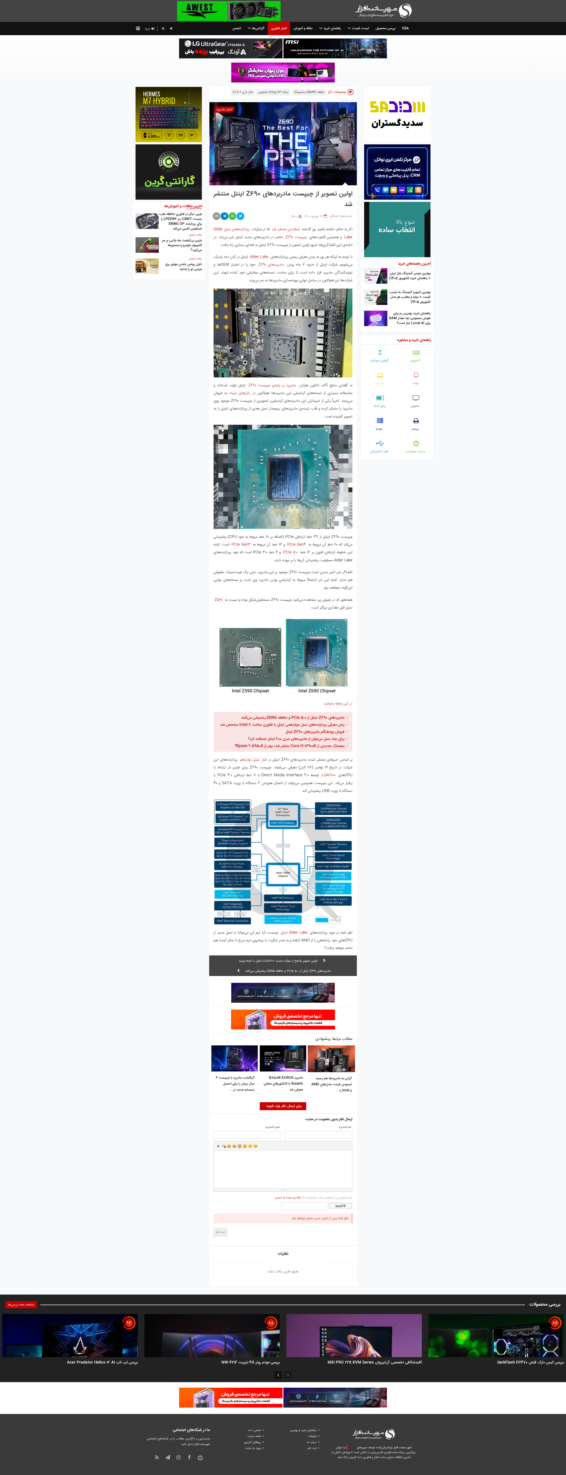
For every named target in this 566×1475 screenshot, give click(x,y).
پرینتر (415, 429)
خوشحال (234, 1146)
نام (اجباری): (344, 1127)
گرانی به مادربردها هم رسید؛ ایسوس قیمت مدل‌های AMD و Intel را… (331, 1084)
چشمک (255, 1146)
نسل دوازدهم (250, 760)
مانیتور (415, 406)
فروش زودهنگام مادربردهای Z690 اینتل (314, 732)
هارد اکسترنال (379, 451)
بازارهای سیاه (240, 393)
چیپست (296, 237)
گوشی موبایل (379, 360)
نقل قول (218, 1146)
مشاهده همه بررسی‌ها (21, 1304)
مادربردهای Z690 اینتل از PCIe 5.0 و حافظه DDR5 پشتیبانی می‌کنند (292, 718)
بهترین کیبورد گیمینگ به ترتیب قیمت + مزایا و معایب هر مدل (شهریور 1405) (409, 297)
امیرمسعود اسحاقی (340, 216)
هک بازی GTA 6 (243, 92)
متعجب (239, 1146)
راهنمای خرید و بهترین (303, 1430)
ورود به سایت (253, 1448)
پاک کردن (223, 1146)
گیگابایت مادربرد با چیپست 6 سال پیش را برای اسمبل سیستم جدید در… (235, 1083)
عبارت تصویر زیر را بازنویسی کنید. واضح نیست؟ (313, 1198)
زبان (245, 1146)
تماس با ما (255, 1430)
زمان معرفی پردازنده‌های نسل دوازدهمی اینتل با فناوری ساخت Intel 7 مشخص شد (282, 725)
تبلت (415, 383)
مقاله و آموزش (195, 235)
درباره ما (312, 1442)
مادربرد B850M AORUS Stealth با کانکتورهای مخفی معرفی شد (283, 1083)
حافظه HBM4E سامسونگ (309, 92)
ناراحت (250, 1146)
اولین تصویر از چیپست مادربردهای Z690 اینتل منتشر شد (283, 199)
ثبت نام (312, 1448)
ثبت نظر (220, 1232)
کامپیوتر (415, 360)
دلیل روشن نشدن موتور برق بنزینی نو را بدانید (183, 267)
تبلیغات (312, 1436)
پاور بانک (379, 406)
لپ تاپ (379, 383)
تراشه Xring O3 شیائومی (273, 92)
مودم (379, 429)
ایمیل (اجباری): (272, 1127)
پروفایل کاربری (252, 1442)
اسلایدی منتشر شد (286, 229)
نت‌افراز (351, 1447)
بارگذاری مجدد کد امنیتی (288, 1198)
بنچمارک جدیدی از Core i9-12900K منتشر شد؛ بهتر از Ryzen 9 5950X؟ (289, 746)
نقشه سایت (254, 1436)
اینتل (294, 933)
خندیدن (229, 1146)
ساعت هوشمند (415, 451)
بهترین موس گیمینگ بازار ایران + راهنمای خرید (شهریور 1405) (409, 276)
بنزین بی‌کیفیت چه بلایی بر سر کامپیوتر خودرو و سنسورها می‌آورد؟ (182, 245)
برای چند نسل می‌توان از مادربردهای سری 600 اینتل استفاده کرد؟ (296, 739)
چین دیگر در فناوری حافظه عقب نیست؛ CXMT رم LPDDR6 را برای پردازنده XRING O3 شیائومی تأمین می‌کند (180, 221)
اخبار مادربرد (224, 109)
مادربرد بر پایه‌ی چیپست (272, 385)
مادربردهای (271, 265)
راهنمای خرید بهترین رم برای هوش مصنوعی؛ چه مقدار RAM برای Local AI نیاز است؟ (409, 318)
